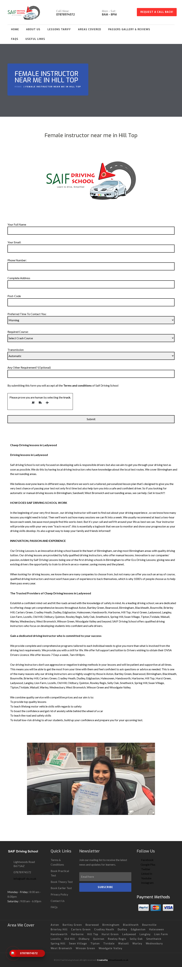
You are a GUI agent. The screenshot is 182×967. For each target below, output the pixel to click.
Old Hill (69, 939)
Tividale (109, 943)
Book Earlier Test (61, 888)
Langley (145, 934)
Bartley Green (72, 925)
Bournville (149, 925)
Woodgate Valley (110, 948)
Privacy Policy (59, 894)
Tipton (95, 943)
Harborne (77, 934)
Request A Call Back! (156, 12)
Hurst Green (110, 934)
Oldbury (84, 939)
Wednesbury (154, 943)
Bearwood (92, 925)
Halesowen (156, 929)
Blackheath (131, 925)
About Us (33, 29)
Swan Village (78, 943)
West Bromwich (61, 948)
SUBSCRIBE (105, 887)
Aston (55, 925)
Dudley (122, 929)
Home (15, 29)
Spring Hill (58, 943)
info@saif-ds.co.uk (25, 878)
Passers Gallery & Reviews (129, 29)
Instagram (147, 882)
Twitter (145, 869)
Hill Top (92, 934)
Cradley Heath (104, 929)
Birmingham (110, 925)
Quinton (98, 939)
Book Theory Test (62, 881)
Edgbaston (138, 929)
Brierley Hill (59, 929)
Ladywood (129, 934)
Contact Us (58, 900)
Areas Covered (89, 29)
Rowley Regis (117, 939)
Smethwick (153, 939)
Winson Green (85, 948)
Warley (137, 943)
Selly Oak (136, 939)
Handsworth (59, 934)
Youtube (146, 878)
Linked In (146, 873)
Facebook (147, 860)
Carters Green (81, 929)
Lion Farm (161, 934)
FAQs (14, 39)
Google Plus (148, 864)
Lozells (56, 939)
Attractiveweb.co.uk (118, 960)
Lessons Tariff (59, 29)
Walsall (123, 943)
